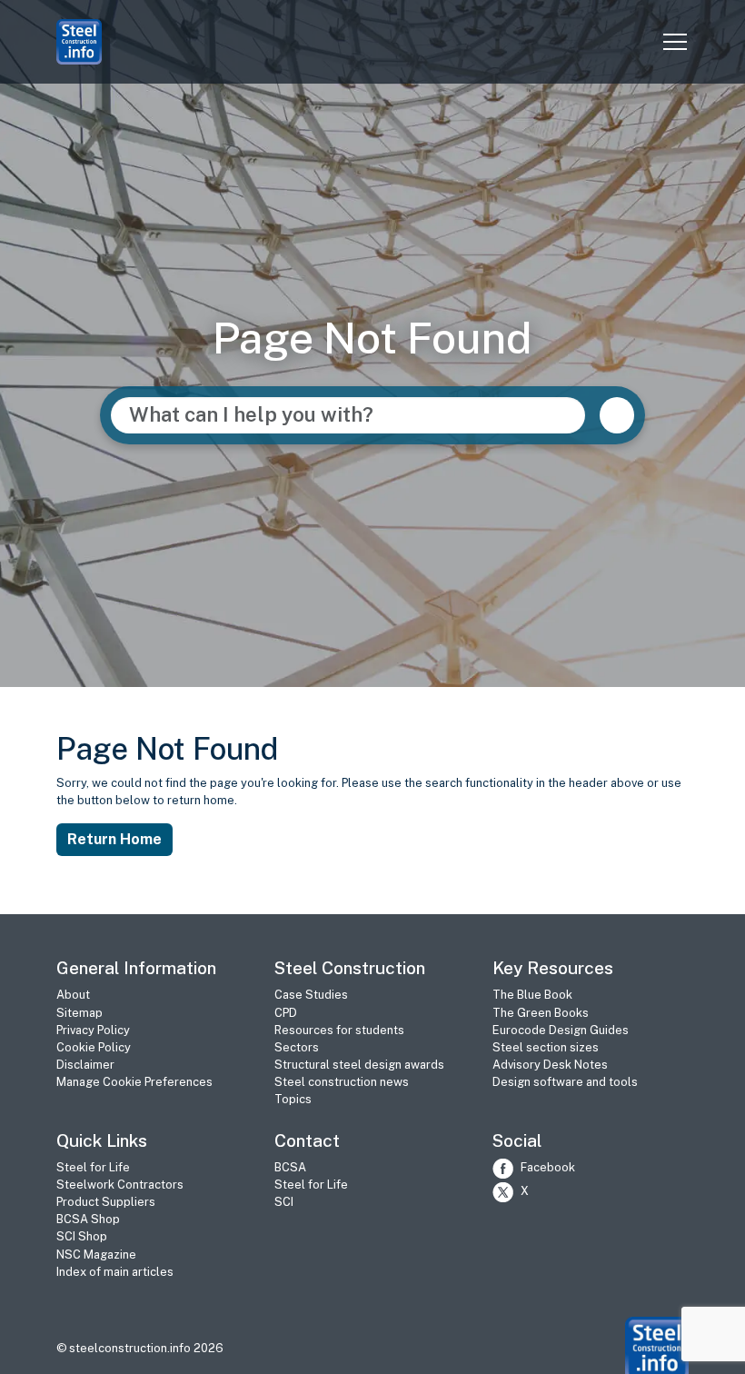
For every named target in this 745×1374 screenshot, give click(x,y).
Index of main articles (115, 1272)
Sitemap (79, 1013)
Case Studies (311, 994)
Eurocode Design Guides (560, 1030)
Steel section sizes (545, 1047)
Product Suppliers (105, 1202)
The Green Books (540, 1013)
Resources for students (339, 1030)
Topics (293, 1099)
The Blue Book (532, 994)
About (73, 994)
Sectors (296, 1047)
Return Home (114, 839)
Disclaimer (85, 1064)
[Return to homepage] (657, 1347)
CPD (285, 1013)
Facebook (548, 1167)
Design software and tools (565, 1082)
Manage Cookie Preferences (134, 1082)
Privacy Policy (93, 1030)
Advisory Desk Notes (550, 1064)
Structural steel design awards (359, 1064)
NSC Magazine (96, 1254)
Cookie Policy (93, 1047)
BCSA (290, 1167)
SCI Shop (81, 1236)
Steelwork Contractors (120, 1184)
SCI (283, 1202)
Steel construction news (341, 1082)
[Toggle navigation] (675, 41)
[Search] (617, 415)
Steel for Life (93, 1167)
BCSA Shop (88, 1219)
